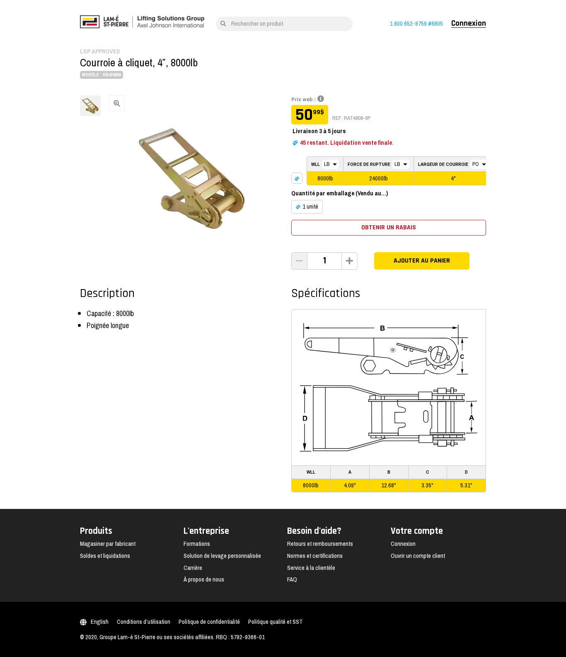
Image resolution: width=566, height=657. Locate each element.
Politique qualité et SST (275, 622)
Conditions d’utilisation (143, 622)
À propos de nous (204, 579)
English (100, 622)
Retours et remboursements (320, 544)
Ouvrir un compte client (418, 556)
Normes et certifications (315, 556)
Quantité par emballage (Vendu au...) (339, 193)
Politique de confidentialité (209, 622)
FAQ (292, 579)
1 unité (310, 206)
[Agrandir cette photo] (192, 178)
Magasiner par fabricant (107, 544)
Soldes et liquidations (105, 556)
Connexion (468, 23)
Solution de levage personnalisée (222, 556)
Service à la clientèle (311, 568)
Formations (197, 544)
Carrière (193, 568)
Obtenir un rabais (388, 227)
